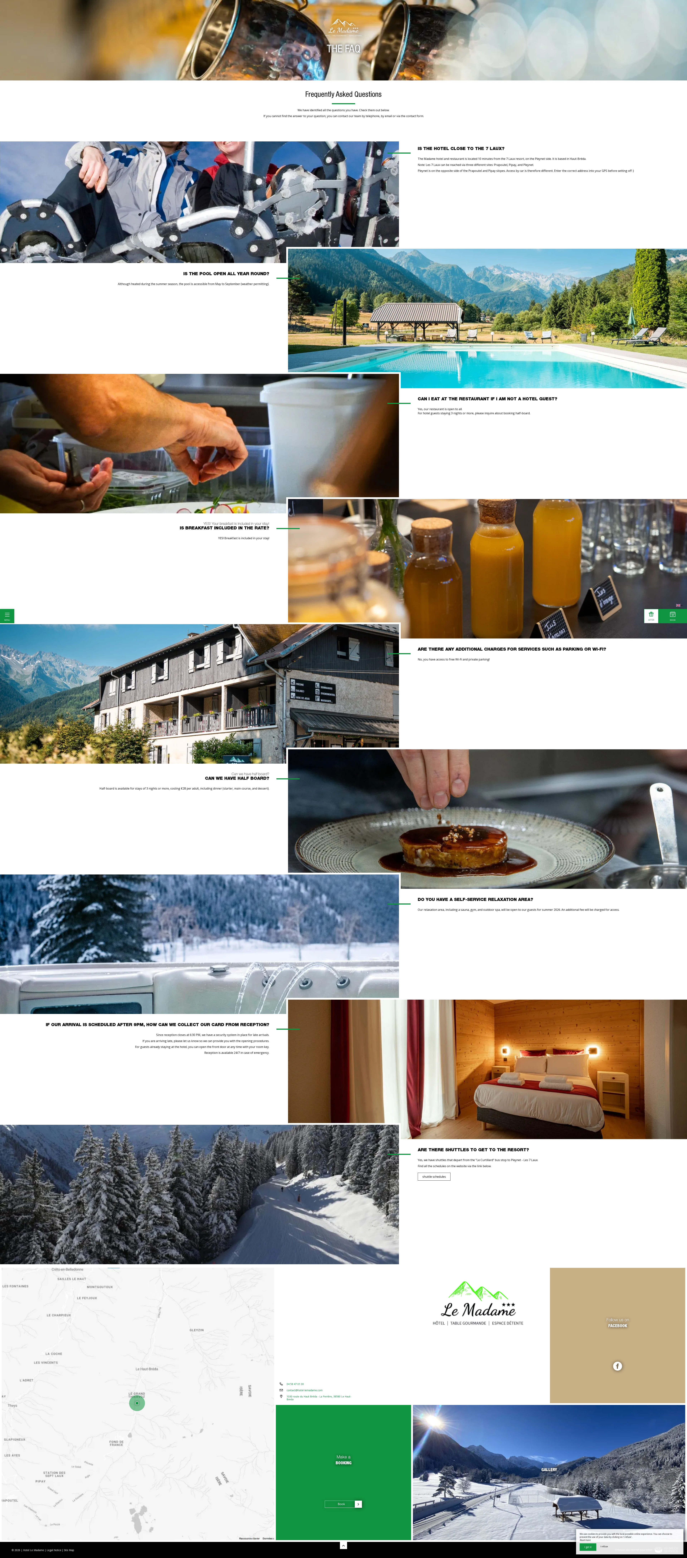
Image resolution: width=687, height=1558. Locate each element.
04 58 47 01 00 (295, 1384)
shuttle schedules (434, 1177)
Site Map (69, 1550)
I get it (588, 1547)
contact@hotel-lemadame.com (305, 1390)
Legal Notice (54, 1550)
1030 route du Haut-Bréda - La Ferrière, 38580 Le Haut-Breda (319, 1398)
